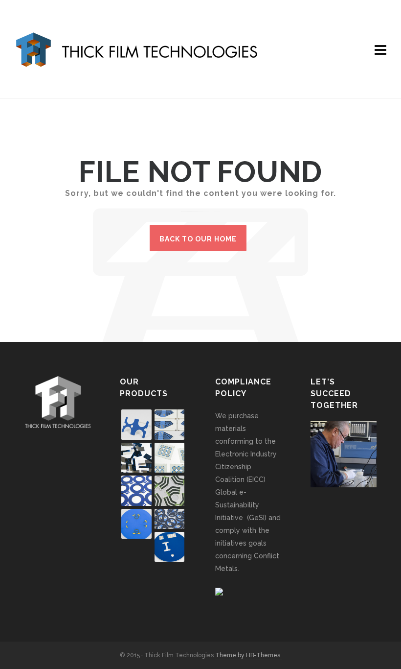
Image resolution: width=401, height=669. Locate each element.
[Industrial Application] (136, 491)
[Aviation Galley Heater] (170, 491)
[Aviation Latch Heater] (136, 424)
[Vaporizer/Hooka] (170, 519)
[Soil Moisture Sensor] (170, 547)
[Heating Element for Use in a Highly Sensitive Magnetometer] (136, 458)
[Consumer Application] (170, 458)
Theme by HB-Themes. (248, 655)
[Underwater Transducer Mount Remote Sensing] (136, 524)
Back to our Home (198, 239)
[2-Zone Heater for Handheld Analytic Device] (170, 424)
